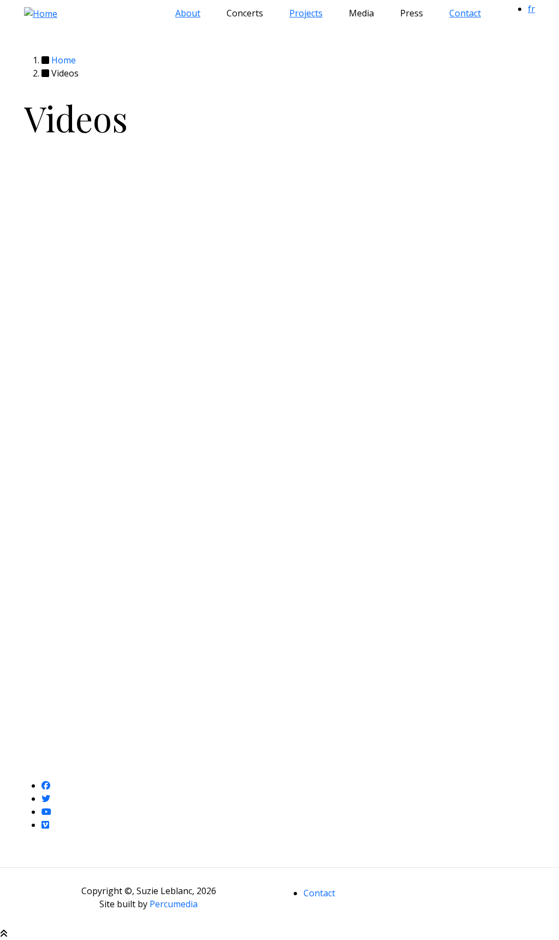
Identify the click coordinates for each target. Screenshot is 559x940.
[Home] (40, 13)
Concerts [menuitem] (245, 13)
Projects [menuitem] (306, 13)
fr (531, 9)
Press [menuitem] (411, 13)
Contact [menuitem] (465, 13)
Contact (319, 893)
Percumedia (174, 904)
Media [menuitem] (361, 13)
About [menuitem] (187, 13)
